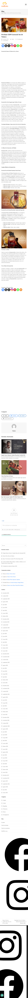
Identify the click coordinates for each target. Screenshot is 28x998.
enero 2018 (5, 772)
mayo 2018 (5, 760)
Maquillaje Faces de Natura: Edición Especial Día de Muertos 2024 (19, 922)
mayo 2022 (5, 674)
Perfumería (5, 808)
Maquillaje (5, 806)
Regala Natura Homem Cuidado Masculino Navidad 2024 (13, 455)
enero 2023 (5, 650)
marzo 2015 (5, 792)
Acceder (3, 822)
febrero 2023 (5, 648)
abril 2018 (5, 763)
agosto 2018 (5, 752)
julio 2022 (5, 668)
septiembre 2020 (6, 726)
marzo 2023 (5, 645)
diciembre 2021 (6, 685)
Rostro (4, 811)
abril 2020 (5, 740)
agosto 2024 (5, 601)
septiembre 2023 (6, 627)
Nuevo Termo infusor (11, 573)
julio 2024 (5, 604)
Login (3, 520)
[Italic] (4, 529)
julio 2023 (5, 633)
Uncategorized (20, 39)
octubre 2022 (5, 659)
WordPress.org (4, 831)
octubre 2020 (5, 723)
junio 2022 (5, 671)
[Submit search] (25, 545)
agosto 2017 (5, 781)
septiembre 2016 (6, 783)
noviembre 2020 (6, 720)
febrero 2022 (5, 679)
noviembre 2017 (6, 778)
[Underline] (6, 529)
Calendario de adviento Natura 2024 (10, 566)
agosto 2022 (5, 665)
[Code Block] (14, 529)
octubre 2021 (5, 691)
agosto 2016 (5, 786)
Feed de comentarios (5, 828)
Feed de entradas (4, 825)
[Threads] (9, 45)
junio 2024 (5, 607)
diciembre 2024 (6, 593)
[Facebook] (3, 45)
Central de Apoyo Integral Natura (17, 582)
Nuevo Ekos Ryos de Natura (7, 476)
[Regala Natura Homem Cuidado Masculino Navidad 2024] (14, 446)
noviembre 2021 (6, 688)
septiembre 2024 (6, 598)
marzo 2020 (5, 743)
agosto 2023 (5, 630)
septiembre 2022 (6, 662)
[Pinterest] (15, 45)
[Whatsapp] (18, 45)
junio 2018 (5, 757)
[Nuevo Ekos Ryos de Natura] (14, 467)
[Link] (16, 529)
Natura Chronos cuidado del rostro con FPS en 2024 (6, 922)
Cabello (4, 800)
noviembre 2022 (6, 656)
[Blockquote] (12, 529)
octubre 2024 (5, 595)
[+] (19, 529)
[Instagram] (12, 45)
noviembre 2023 (6, 621)
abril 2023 (5, 642)
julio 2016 (5, 789)
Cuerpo (4, 803)
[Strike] (7, 529)
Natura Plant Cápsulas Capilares (13, 579)
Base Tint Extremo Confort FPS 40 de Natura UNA (12, 497)
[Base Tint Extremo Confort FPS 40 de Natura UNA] (14, 488)
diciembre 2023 (6, 619)
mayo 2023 (5, 639)
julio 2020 (5, 731)
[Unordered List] (11, 529)
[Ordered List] (9, 529)
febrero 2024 (5, 616)
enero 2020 (5, 749)
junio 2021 (5, 700)
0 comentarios (5, 40)
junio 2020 (5, 734)
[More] (21, 45)
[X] (6, 45)
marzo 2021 (5, 708)
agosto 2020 (5, 728)
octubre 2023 (5, 624)
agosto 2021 (5, 697)
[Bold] (3, 529)
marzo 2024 (5, 613)
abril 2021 (5, 705)
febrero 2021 (5, 711)
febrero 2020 (5, 746)
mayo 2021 (5, 703)
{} (17, 529)
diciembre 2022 (6, 653)
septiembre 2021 (6, 694)
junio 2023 (5, 636)
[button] (26, 4)
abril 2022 (5, 676)
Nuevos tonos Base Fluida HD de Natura (15, 585)
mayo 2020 (5, 737)
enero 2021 (5, 714)
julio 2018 (5, 755)
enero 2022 (5, 682)
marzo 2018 (5, 766)
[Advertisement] (14, 67)
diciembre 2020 (6, 717)
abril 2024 (5, 610)
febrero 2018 (5, 769)
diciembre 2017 (6, 775)
